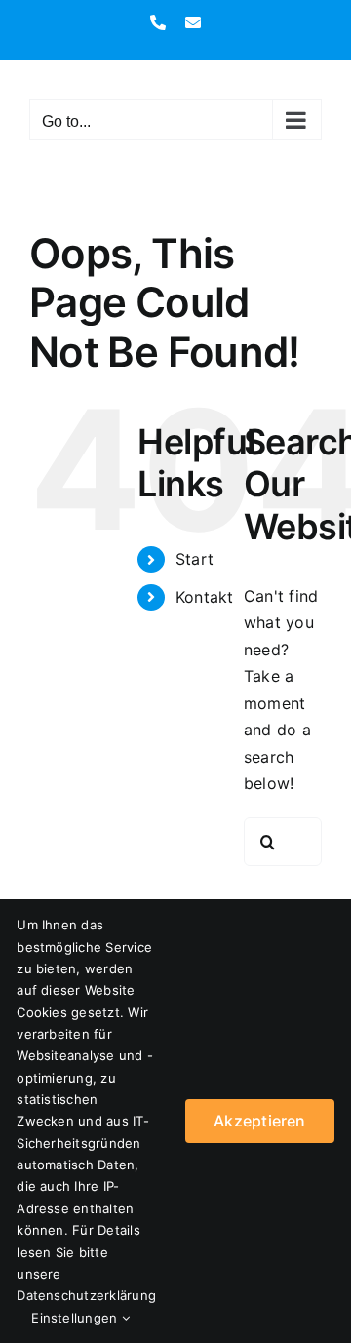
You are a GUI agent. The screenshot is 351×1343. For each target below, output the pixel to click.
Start (195, 559)
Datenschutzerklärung (86, 1295)
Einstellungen (76, 1317)
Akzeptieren (260, 1120)
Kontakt (205, 597)
